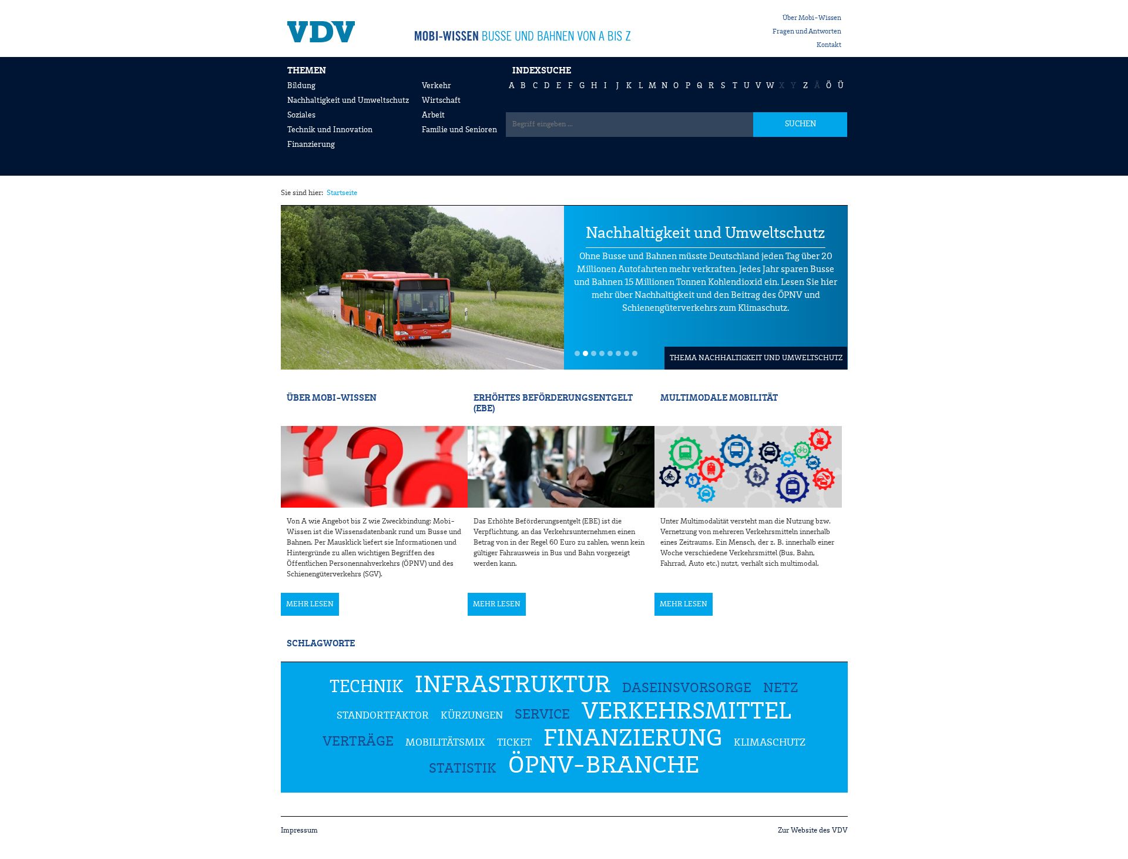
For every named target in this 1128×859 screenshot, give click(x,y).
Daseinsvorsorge (686, 689)
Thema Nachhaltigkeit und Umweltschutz (756, 358)
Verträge (358, 742)
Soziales (301, 115)
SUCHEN (800, 124)
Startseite (342, 193)
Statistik (462, 769)
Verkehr (436, 86)
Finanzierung (311, 144)
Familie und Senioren (459, 130)
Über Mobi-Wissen (812, 18)
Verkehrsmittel (686, 712)
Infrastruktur (512, 685)
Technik (366, 687)
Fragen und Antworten (807, 31)
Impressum (299, 830)
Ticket (514, 742)
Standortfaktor (383, 715)
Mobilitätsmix (445, 742)
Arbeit (433, 115)
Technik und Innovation (329, 130)
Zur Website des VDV (813, 830)
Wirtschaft (441, 100)
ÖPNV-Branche (603, 766)
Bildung (301, 86)
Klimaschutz (769, 742)
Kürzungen (472, 715)
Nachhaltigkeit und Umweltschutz (348, 100)
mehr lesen (310, 604)
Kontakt (829, 45)
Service (542, 715)
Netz (780, 689)
